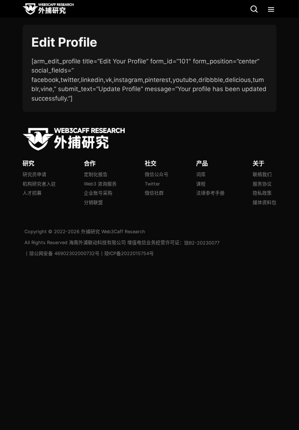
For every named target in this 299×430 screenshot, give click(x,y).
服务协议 (262, 184)
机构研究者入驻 (39, 184)
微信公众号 (156, 174)
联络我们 (262, 174)
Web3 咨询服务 (100, 184)
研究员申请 (34, 174)
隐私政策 (262, 193)
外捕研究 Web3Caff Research (113, 231)
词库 (201, 174)
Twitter (152, 184)
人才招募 (32, 193)
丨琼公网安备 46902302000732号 (62, 253)
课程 (201, 184)
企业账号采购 (98, 193)
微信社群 (154, 193)
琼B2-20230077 (202, 243)
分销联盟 (93, 202)
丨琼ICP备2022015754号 (127, 253)
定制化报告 (96, 174)
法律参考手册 (210, 193)
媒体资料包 (264, 202)
